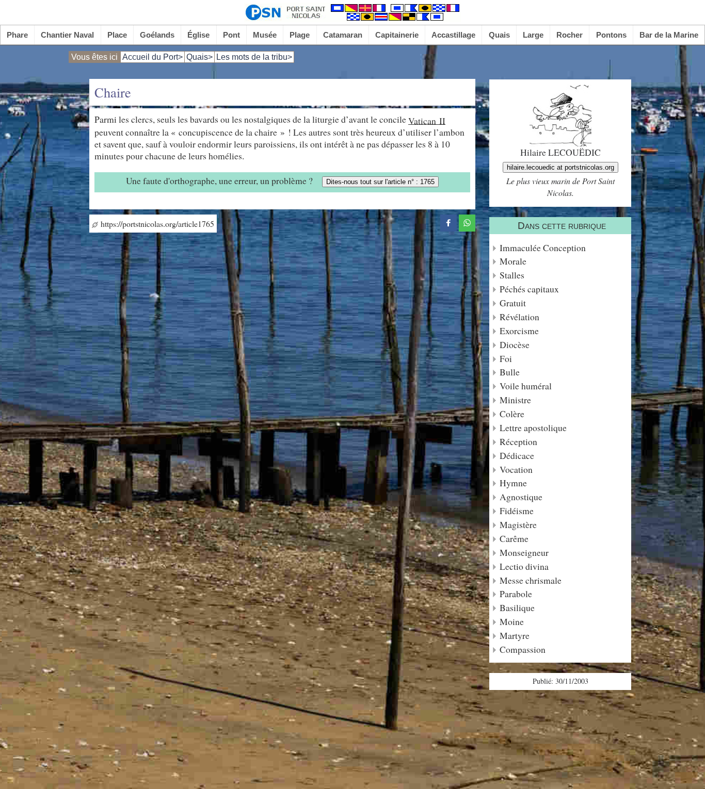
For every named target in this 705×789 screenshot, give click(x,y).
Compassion (523, 649)
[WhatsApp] (467, 221)
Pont (231, 34)
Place (117, 34)
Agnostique (521, 497)
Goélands (157, 34)
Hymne (513, 483)
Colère (512, 414)
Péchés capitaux (529, 289)
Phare (17, 34)
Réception (518, 442)
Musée (265, 34)
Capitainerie (397, 34)
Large (533, 34)
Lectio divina (524, 566)
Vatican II (426, 120)
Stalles (512, 275)
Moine (512, 622)
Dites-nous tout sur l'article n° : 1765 (380, 182)
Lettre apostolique (533, 428)
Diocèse (515, 345)
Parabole (516, 594)
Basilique (517, 608)
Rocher (569, 34)
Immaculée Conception (543, 248)
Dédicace (517, 456)
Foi (506, 359)
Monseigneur (524, 552)
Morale (513, 261)
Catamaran (342, 34)
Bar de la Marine (668, 34)
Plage (300, 34)
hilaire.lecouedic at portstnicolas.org (560, 167)
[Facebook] (448, 221)
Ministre (515, 400)
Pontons (611, 34)
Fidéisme (517, 511)
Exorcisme (519, 331)
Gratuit (513, 303)
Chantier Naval (67, 34)
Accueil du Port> (152, 57)
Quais (499, 34)
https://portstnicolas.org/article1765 (156, 223)
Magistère (518, 525)
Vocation (516, 469)
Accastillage (453, 34)
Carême (514, 539)
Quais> (199, 57)
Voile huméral (526, 386)
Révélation (519, 317)
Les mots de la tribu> (254, 57)
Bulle (510, 372)
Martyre (515, 636)
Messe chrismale (531, 580)
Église (198, 34)
